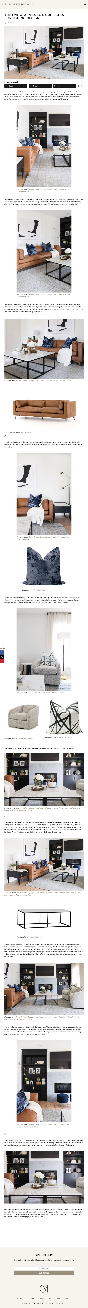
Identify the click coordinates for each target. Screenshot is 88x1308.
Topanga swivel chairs (48, 189)
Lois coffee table (23, 192)
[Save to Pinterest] (2, 661)
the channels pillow (24, 895)
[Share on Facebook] (2, 652)
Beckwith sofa (33, 189)
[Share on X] (2, 657)
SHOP (59, 1298)
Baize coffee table (52, 829)
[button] (85, 4)
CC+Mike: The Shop (75, 309)
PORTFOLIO (32, 1298)
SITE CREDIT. (61, 1303)
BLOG (51, 1298)
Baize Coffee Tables (11, 827)
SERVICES (20, 1298)
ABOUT (42, 1298)
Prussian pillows (64, 189)
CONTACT (68, 1298)
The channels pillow (39, 602)
